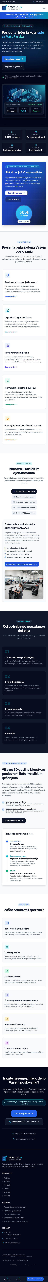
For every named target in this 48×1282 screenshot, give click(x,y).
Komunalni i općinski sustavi (14, 1218)
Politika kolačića (22, 1260)
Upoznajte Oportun (12, 821)
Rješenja (7, 1181)
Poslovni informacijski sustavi (14, 1207)
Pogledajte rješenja (13, 66)
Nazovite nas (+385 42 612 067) (25, 1121)
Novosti (7, 1192)
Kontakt (7, 1196)
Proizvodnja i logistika (12, 1214)
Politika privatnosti (8, 1260)
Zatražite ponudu (12, 59)
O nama (6, 1189)
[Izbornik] (43, 7)
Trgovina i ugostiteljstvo (12, 1211)
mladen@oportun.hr (12, 1243)
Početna (7, 1178)
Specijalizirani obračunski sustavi (15, 1221)
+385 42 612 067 (40, 2)
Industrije (7, 1185)
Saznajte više (13, 199)
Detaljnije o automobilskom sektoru (20, 564)
